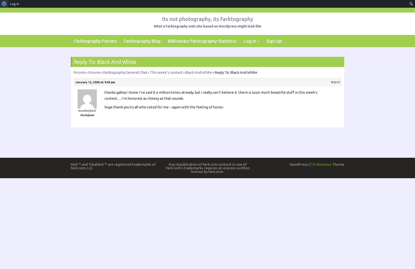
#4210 (335, 82)
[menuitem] (4, 4)
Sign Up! (274, 41)
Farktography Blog (142, 41)
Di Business (321, 164)
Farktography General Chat (125, 72)
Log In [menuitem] (14, 4)
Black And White (198, 72)
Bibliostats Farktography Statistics (202, 41)
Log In (250, 41)
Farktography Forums (95, 41)
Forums (79, 72)
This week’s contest (166, 72)
